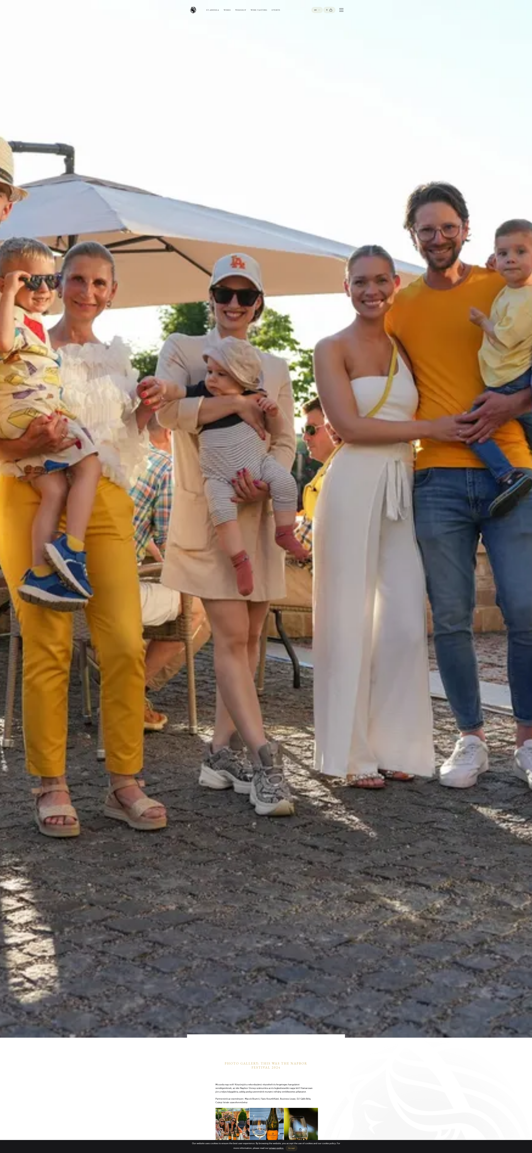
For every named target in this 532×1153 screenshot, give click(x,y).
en (315, 10)
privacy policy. (276, 1148)
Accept (291, 1148)
